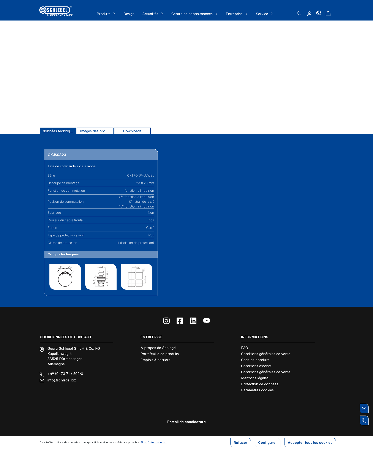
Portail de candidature (186, 422)
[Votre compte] (309, 13)
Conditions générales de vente (265, 354)
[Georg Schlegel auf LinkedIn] (193, 321)
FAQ (244, 348)
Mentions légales (255, 378)
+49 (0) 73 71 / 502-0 (65, 374)
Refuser (240, 442)
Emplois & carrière (156, 360)
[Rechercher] (299, 13)
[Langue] (319, 12)
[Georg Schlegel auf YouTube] (206, 321)
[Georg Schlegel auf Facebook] (179, 321)
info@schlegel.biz (61, 380)
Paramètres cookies (257, 390)
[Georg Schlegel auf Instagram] (166, 321)
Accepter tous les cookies (310, 442)
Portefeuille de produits (160, 354)
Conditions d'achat (256, 366)
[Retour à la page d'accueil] (56, 11)
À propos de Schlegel (158, 348)
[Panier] (328, 13)
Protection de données (259, 384)
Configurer (267, 442)
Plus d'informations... (154, 442)
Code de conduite (255, 360)
